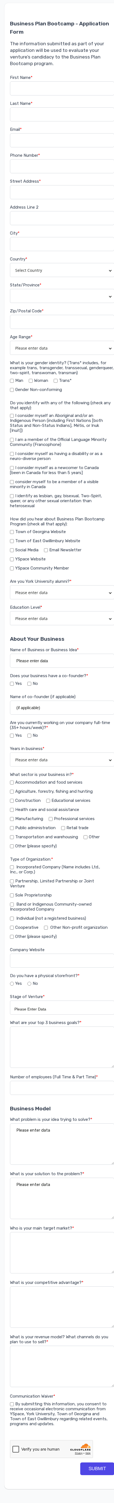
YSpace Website (30, 559)
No (35, 683)
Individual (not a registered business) (50, 918)
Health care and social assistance (47, 809)
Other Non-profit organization (78, 927)
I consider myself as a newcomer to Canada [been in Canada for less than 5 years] (54, 470)
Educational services (70, 800)
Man (19, 380)
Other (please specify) (36, 846)
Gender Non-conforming (38, 389)
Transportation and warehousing (46, 836)
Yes (18, 683)
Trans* (65, 380)
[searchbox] (60, 1008)
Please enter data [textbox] (31, 348)
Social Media (26, 549)
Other (94, 836)
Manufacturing (29, 818)
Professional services (74, 818)
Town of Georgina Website (40, 531)
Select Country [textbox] (28, 270)
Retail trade (77, 827)
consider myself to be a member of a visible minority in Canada (54, 484)
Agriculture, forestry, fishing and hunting (54, 791)
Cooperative (26, 927)
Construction (28, 800)
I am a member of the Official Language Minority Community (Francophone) (58, 442)
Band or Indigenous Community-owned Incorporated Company (51, 907)
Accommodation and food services (48, 782)
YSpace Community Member (42, 568)
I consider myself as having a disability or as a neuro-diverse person (56, 456)
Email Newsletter (65, 549)
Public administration (35, 827)
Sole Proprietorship (33, 895)
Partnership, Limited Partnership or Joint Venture (52, 884)
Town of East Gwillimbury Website (47, 540)
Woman (41, 380)
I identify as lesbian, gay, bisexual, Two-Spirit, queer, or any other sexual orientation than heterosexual (56, 500)
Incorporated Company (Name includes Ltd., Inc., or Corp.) (55, 869)
